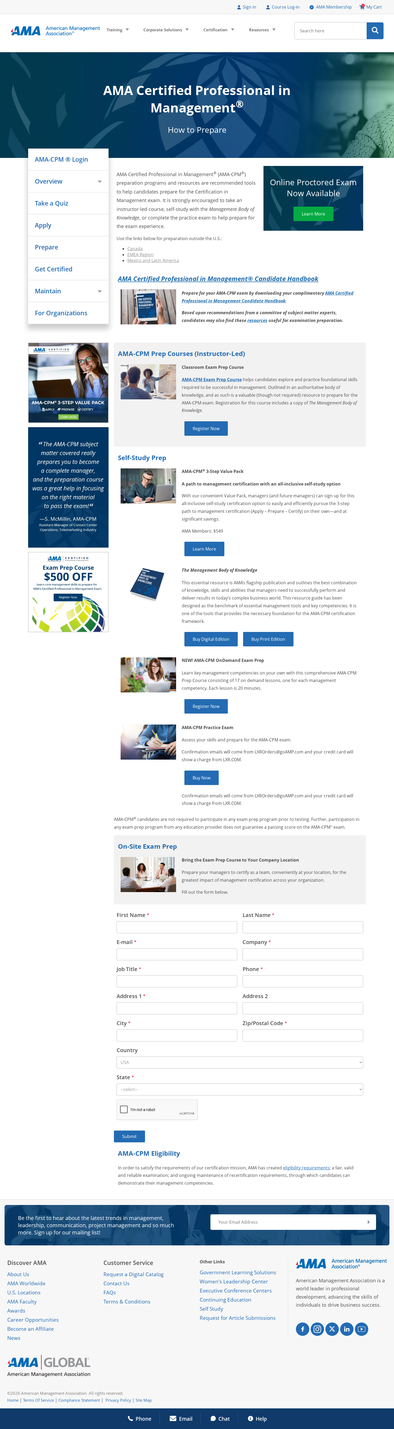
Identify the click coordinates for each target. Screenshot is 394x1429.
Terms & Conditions (126, 1301)
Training (117, 31)
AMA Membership (334, 7)
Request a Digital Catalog (133, 1274)
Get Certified (53, 269)
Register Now (206, 428)
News (13, 1338)
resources (257, 320)
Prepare (46, 247)
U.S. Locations (23, 1292)
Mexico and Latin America (153, 260)
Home (12, 1400)
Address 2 (255, 996)
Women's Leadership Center (234, 1281)
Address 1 (131, 996)
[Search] (375, 30)
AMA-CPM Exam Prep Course (212, 379)
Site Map (144, 1400)
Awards (16, 1310)
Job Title (129, 969)
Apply (43, 225)
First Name (133, 915)
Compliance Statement (79, 1400)
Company (257, 942)
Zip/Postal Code (265, 1023)
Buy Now (201, 778)
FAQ (108, 1292)
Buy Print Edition (268, 639)
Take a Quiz (51, 203)
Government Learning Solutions (238, 1272)
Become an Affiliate (30, 1328)
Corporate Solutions (165, 31)
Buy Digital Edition (211, 639)
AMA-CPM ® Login (61, 159)
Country (127, 1050)
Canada (135, 249)
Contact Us (116, 1283)
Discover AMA (27, 1263)
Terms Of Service (38, 1400)
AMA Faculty (22, 1301)
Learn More (313, 214)
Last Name (258, 915)
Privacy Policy (118, 1400)
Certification (218, 31)
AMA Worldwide (26, 1283)
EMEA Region (140, 254)
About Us (18, 1274)
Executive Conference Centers (236, 1290)
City (123, 1023)
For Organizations (61, 313)
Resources (261, 31)
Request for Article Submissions (238, 1317)
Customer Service (128, 1263)
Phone (253, 969)
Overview (48, 181)
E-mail (126, 942)
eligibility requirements (306, 1168)
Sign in (249, 7)
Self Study (211, 1308)
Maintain (48, 291)
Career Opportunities (33, 1319)
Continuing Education (225, 1299)
